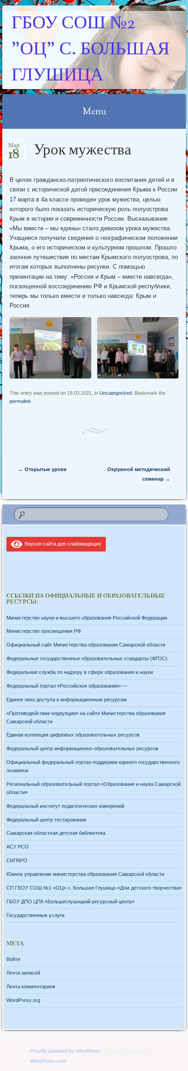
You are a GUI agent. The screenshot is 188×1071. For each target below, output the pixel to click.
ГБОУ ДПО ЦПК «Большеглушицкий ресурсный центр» (70, 901)
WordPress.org (23, 1000)
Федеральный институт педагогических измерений (65, 806)
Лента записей (23, 973)
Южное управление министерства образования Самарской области (85, 874)
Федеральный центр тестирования (46, 819)
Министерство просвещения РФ (43, 631)
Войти (13, 959)
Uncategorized (115, 393)
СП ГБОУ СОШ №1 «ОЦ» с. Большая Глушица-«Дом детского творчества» (94, 888)
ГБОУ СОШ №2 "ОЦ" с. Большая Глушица (90, 50)
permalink (20, 401)
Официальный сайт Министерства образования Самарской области (85, 644)
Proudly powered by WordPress (65, 1051)
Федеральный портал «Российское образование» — (66, 686)
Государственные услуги (35, 915)
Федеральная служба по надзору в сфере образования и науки (79, 672)
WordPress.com (48, 1061)
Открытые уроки (42, 469)
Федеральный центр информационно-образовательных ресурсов (82, 748)
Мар (14, 148)
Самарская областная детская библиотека (55, 833)
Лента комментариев (30, 986)
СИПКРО (16, 860)
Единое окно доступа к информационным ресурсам (66, 699)
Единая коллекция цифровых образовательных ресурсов (73, 734)
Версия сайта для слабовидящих (61, 543)
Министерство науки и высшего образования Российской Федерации (86, 617)
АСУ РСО (17, 846)
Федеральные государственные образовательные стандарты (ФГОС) (86, 658)
